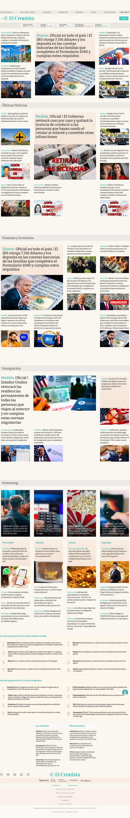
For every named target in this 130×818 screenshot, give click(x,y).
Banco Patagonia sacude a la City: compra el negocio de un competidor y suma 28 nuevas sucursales (33, 688)
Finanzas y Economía (18, 238)
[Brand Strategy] (53, 780)
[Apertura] (44, 780)
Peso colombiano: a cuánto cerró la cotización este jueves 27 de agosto (99, 653)
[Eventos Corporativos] (62, 780)
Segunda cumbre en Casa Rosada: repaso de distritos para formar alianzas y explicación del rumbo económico (98, 705)
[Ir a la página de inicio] (19, 18)
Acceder (123, 18)
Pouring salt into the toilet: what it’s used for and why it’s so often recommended (33, 713)
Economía (46, 12)
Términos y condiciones (65, 796)
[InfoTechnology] (73, 780)
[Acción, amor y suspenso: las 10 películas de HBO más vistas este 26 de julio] (48, 513)
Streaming (79, 12)
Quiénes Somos (73, 785)
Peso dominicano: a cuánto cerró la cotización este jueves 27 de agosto (100, 644)
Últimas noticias (6, 12)
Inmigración (62, 12)
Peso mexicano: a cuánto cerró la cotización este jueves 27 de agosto (34, 670)
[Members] (85, 781)
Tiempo (93, 12)
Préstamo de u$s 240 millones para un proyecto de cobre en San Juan (98, 696)
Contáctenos (56, 785)
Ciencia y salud (109, 12)
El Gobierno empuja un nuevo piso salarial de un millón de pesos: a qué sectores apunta (34, 705)
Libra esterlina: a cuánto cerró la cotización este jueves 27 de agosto (99, 662)
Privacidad (65, 800)
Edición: (123, 12)
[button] (125, 692)
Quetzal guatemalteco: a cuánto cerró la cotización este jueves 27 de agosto (99, 670)
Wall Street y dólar (27, 12)
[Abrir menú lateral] (2, 18)
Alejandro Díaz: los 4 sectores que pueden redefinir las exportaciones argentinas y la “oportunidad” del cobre (100, 688)
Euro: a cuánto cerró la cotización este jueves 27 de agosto (32, 661)
